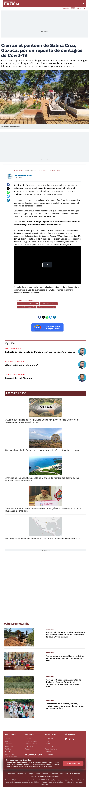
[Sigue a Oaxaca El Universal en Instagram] (74, 739)
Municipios (18, 170)
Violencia (44, 773)
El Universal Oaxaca (46, 307)
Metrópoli (8, 741)
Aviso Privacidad (75, 773)
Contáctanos (21, 773)
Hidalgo (28, 738)
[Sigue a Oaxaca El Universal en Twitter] (70, 739)
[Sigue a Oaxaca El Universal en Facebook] (67, 739)
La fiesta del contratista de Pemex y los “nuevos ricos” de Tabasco (40, 352)
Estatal (8, 738)
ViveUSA (48, 744)
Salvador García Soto (15, 361)
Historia (33, 776)
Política (8, 749)
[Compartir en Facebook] (8, 184)
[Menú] (83, 3)
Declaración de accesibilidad (48, 776)
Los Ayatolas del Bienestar (19, 378)
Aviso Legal (64, 773)
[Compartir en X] (8, 188)
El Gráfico (49, 738)
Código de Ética (34, 773)
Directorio (11, 773)
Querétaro (29, 746)
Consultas (49, 754)
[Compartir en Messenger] (8, 196)
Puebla (27, 749)
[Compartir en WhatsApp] (8, 192)
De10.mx (48, 751)
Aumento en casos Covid (28, 303)
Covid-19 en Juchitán (27, 307)
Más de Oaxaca (11, 757)
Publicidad (54, 773)
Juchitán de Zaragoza (24, 185)
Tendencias (9, 754)
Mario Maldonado (13, 348)
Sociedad (8, 744)
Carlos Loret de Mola (15, 374)
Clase (47, 741)
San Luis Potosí (31, 744)
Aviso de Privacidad (44, 766)
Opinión (10, 343)
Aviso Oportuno (51, 749)
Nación (7, 751)
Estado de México (32, 741)
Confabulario (50, 746)
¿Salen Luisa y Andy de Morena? (22, 365)
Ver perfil (19, 177)
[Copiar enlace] (8, 200)
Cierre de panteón (49, 303)
